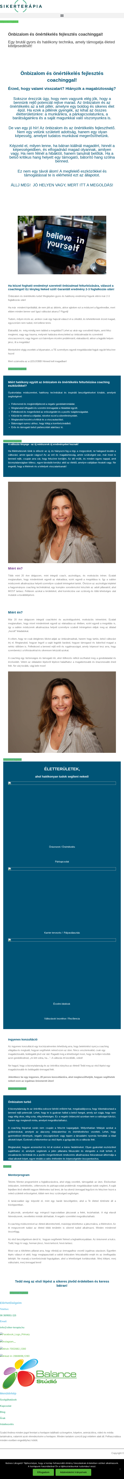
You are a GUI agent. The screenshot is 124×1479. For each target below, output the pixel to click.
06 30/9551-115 (8, 1315)
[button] (62, 15)
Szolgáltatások (8, 1399)
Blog (2, 1412)
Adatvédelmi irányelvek (73, 1472)
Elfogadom (43, 1472)
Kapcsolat (5, 1406)
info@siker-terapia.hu (12, 1327)
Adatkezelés (7, 1424)
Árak (2, 1418)
